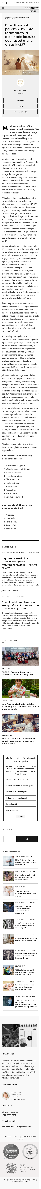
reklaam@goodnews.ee (21, 1126)
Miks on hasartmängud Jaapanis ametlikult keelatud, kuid (26, 955)
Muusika (21, 552)
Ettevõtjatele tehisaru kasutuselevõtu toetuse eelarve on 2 (26, 862)
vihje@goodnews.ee (10, 1077)
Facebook (16, 3)
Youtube (33, 3)
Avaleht (8, 1137)
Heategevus (19, 966)
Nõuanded (33, 935)
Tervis (31, 981)
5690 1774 (15, 1097)
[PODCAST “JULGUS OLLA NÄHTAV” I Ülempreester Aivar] (28, 1035)
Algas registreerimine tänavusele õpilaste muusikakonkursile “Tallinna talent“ (19, 563)
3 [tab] (9, 1158)
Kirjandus (25, 17)
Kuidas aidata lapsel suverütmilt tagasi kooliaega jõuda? (24, 987)
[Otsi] (27, 839)
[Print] (26, 111)
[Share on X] (18, 111)
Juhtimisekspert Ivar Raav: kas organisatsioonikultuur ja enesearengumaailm (26, 1003)
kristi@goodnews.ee (18, 1099)
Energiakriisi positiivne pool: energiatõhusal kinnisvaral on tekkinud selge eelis (20, 605)
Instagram (25, 3)
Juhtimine (32, 996)
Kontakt (20, 1139)
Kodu (7, 17)
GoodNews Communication (20, 1182)
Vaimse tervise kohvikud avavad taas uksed (25, 893)
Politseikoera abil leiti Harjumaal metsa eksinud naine (25, 877)
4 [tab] (11, 1158)
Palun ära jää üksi (21, 888)
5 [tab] (13, 1158)
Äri (8, 596)
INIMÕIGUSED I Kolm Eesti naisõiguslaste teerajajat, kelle (25, 925)
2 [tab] (7, 1158)
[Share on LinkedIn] (22, 111)
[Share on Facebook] (15, 111)
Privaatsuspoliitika (9, 1120)
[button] (1, 5)
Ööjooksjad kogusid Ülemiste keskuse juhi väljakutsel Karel (25, 972)
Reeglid (16, 1137)
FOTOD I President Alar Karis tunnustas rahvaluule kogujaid (17, 673)
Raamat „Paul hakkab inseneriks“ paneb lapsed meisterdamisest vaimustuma (19, 741)
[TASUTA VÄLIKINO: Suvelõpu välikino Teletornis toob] (10, 1035)
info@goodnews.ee (10, 1112)
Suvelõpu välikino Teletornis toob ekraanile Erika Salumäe (23, 909)
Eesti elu (13, 17)
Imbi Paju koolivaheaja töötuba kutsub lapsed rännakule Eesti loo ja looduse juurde (20, 706)
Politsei (32, 871)
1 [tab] (4, 1158)
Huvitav (32, 950)
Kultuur (19, 17)
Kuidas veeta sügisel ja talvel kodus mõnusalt (26, 939)
